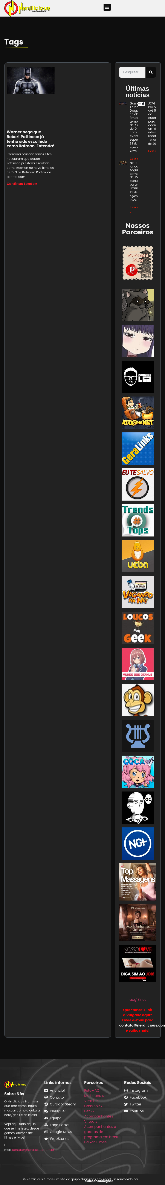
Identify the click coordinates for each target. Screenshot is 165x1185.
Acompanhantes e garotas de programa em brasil (101, 1131)
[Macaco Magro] (138, 701)
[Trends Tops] (138, 521)
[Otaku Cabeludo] (138, 808)
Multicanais (94, 1095)
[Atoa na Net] (138, 413)
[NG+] (138, 844)
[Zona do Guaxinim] (138, 306)
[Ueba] (138, 557)
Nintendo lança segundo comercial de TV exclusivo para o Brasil (137, 175)
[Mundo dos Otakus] (138, 665)
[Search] (150, 72)
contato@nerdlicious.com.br (33, 1150)
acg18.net (138, 999)
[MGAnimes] (138, 341)
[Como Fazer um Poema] (138, 736)
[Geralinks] (138, 449)
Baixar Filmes (95, 1142)
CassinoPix (93, 1106)
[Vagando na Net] (138, 593)
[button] (107, 7)
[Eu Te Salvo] (138, 485)
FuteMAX (91, 1090)
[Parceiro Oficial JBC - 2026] (137, 263)
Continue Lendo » (22, 183)
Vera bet (91, 1100)
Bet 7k (89, 1111)
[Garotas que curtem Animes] (138, 772)
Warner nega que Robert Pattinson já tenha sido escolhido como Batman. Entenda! (30, 139)
